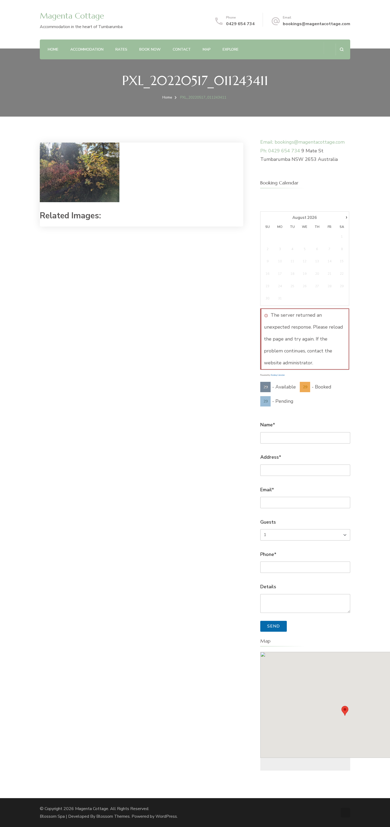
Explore (231, 49)
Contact (182, 49)
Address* (270, 457)
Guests (268, 522)
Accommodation (86, 49)
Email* (267, 490)
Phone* (268, 554)
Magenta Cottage (72, 16)
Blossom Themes (113, 816)
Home (53, 49)
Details (268, 586)
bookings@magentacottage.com (316, 24)
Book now (150, 49)
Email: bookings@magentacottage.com (302, 142)
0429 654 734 (240, 24)
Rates (121, 49)
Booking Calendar (278, 375)
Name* (267, 425)
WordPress (166, 816)
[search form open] (342, 49)
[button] (344, 711)
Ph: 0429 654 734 (280, 151)
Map (207, 49)
